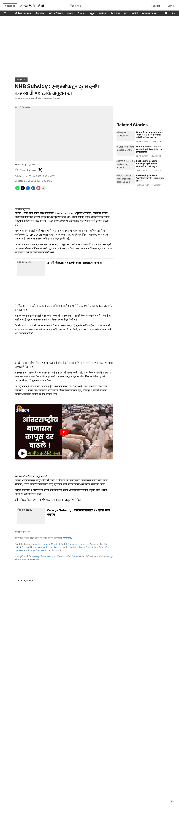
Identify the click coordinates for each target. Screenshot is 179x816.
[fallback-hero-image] (125, 136)
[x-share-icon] (23, 189)
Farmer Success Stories (39, 550)
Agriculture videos (77, 544)
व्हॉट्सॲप (74, 556)
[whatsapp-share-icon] (17, 189)
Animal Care (97, 547)
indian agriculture (25, 580)
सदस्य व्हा (26, 531)
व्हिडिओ (135, 13)
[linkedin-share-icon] (33, 189)
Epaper (81, 13)
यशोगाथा (103, 13)
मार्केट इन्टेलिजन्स (56, 13)
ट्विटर (43, 556)
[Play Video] (64, 432)
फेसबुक (37, 556)
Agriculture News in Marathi (45, 544)
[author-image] (17, 170)
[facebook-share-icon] (28, 189)
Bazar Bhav (84, 547)
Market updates (70, 547)
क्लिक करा (67, 538)
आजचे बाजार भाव (149, 13)
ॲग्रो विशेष (39, 13)
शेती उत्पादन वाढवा (23, 13)
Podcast (155, 5)
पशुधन (92, 13)
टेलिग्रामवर (61, 556)
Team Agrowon (28, 170)
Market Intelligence (51, 547)
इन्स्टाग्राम (51, 556)
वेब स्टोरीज (115, 13)
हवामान (70, 13)
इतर (126, 13)
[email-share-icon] (38, 189)
